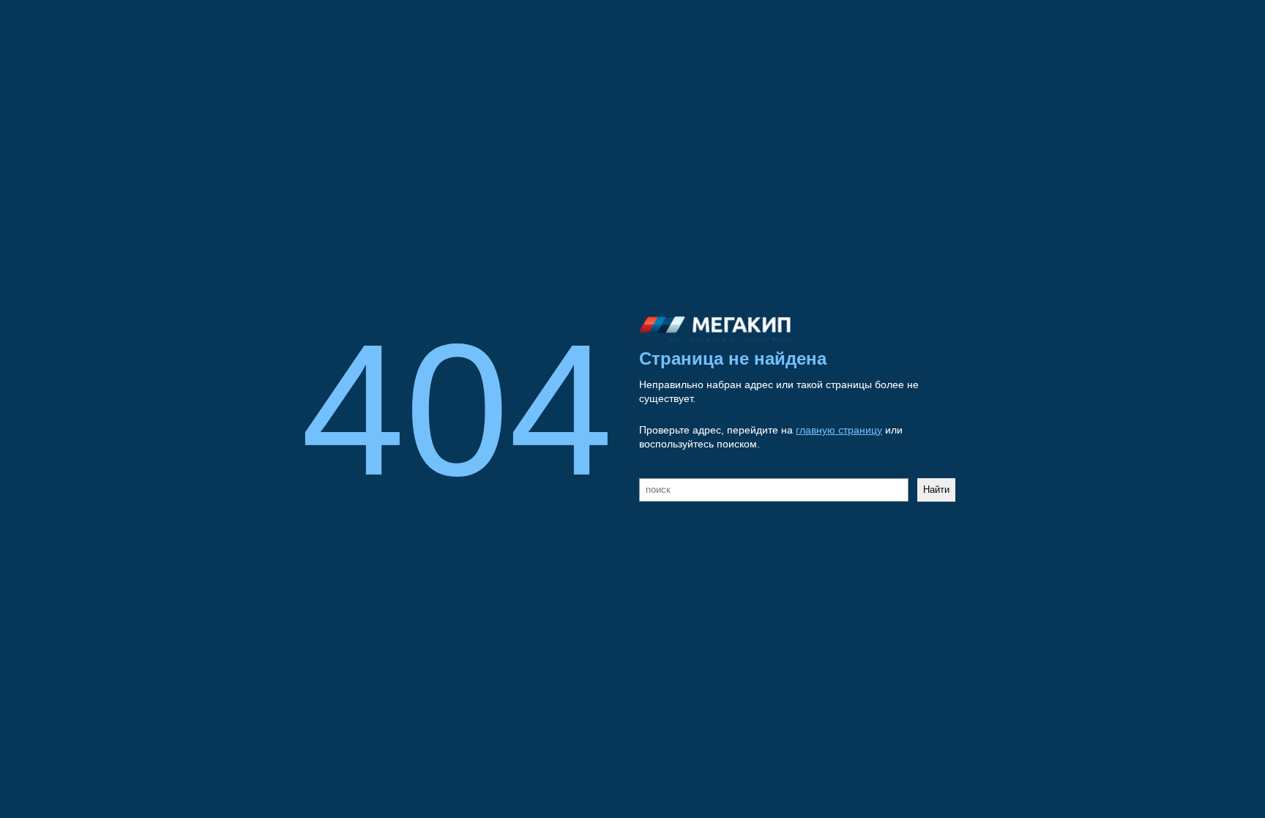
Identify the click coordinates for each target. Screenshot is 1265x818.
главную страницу (839, 430)
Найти (936, 489)
